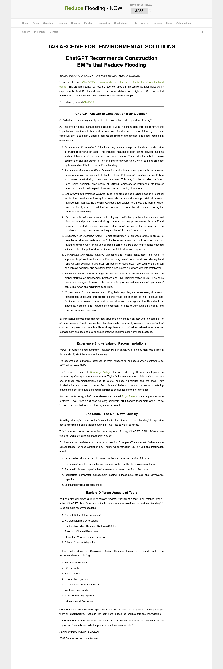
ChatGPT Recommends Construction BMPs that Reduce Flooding (111, 61)
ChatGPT (88, 102)
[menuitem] (25, 23)
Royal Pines (129, 396)
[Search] (201, 31)
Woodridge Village (100, 372)
